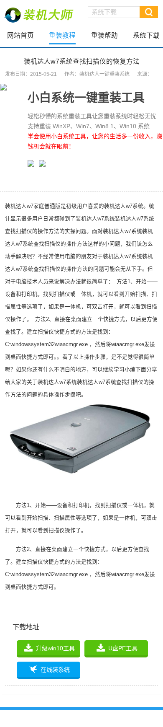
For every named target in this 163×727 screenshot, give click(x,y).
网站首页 (20, 35)
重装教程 (62, 35)
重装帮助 (104, 35)
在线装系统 (55, 669)
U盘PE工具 (123, 648)
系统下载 (146, 35)
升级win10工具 (55, 648)
